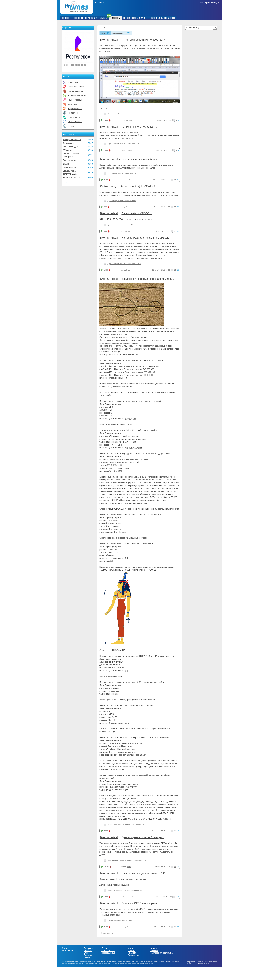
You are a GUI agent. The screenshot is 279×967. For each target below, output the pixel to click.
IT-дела (71, 126)
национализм (136, 890)
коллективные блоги (135, 17)
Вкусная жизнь (69, 160)
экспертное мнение (85, 17)
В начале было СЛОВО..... (137, 213)
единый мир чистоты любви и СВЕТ (122, 225)
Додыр (66, 164)
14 (175, 180)
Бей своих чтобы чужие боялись (141, 159)
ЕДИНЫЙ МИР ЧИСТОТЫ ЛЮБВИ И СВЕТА (124, 144)
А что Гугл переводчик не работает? (143, 39)
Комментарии (118, 33)
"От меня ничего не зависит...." (140, 126)
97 (175, 231)
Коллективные (108, 951)
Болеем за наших (76, 87)
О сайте (131, 951)
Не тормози (73, 113)
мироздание (112, 824)
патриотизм (118, 890)
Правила (132, 953)
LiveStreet (207, 963)
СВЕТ (130, 920)
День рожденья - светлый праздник (143, 837)
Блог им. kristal (109, 39)
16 (175, 270)
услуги (103, 17)
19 (175, 927)
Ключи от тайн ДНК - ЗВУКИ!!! (137, 186)
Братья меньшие (75, 91)
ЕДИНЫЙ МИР (113, 920)
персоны (115, 17)
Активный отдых (70, 147)
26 (175, 207)
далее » (103, 108)
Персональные (108, 953)
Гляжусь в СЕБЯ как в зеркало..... (141, 903)
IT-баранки (68, 150)
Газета (87, 957)
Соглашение (134, 955)
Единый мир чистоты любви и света (122, 173)
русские (127, 890)
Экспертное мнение (72, 139)
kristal (102, 27)
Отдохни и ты (74, 117)
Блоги (86, 953)
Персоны (88, 955)
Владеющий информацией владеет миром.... (148, 278)
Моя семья (73, 104)
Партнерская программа (161, 953)
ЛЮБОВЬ (123, 920)
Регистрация (67, 950)
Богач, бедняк (74, 82)
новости (66, 17)
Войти (64, 948)
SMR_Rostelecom (75, 65)
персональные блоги (162, 17)
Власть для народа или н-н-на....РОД (143, 873)
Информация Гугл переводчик (119, 114)
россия (110, 890)
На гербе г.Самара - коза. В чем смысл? (145, 237)
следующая (108, 933)
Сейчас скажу (69, 143)
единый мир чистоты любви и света (132, 824)
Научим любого (75, 108)
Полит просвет (75, 122)
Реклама (154, 951)
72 (175, 831)
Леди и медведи (75, 100)
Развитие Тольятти (72, 177)
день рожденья (113, 860)
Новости (88, 951)
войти (203, 3)
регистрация (213, 3)
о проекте (99, 3)
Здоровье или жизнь (77, 95)
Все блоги (67, 183)
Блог (103, 33)
